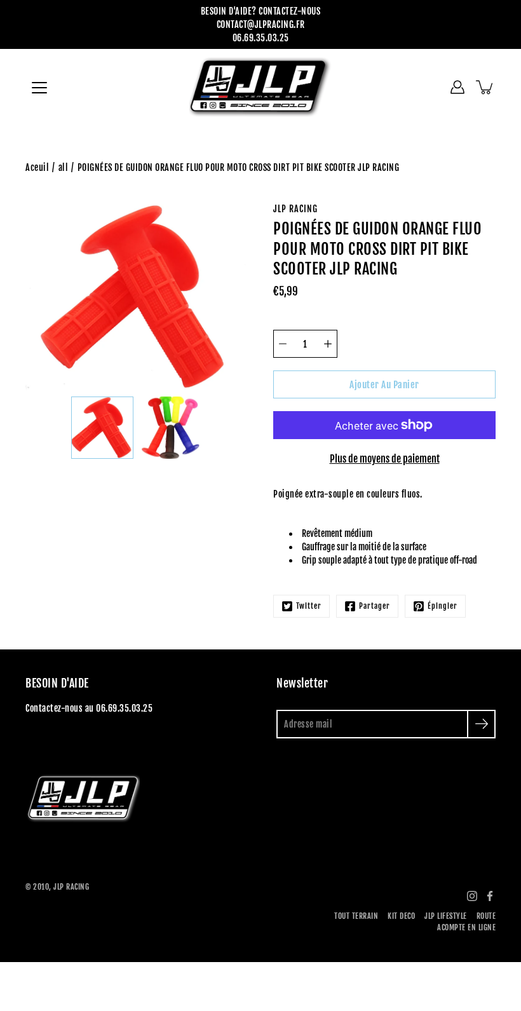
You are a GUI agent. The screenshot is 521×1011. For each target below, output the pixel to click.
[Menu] (39, 87)
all (63, 167)
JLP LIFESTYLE (445, 916)
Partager (374, 606)
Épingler (442, 606)
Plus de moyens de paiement (385, 458)
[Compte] (457, 87)
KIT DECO (401, 916)
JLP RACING (71, 887)
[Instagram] (472, 896)
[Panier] (485, 87)
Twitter (308, 606)
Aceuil (37, 167)
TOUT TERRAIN (356, 916)
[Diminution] (282, 344)
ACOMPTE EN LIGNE (466, 927)
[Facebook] (490, 896)
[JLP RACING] (260, 87)
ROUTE (486, 916)
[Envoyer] (481, 724)
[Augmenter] (327, 344)
